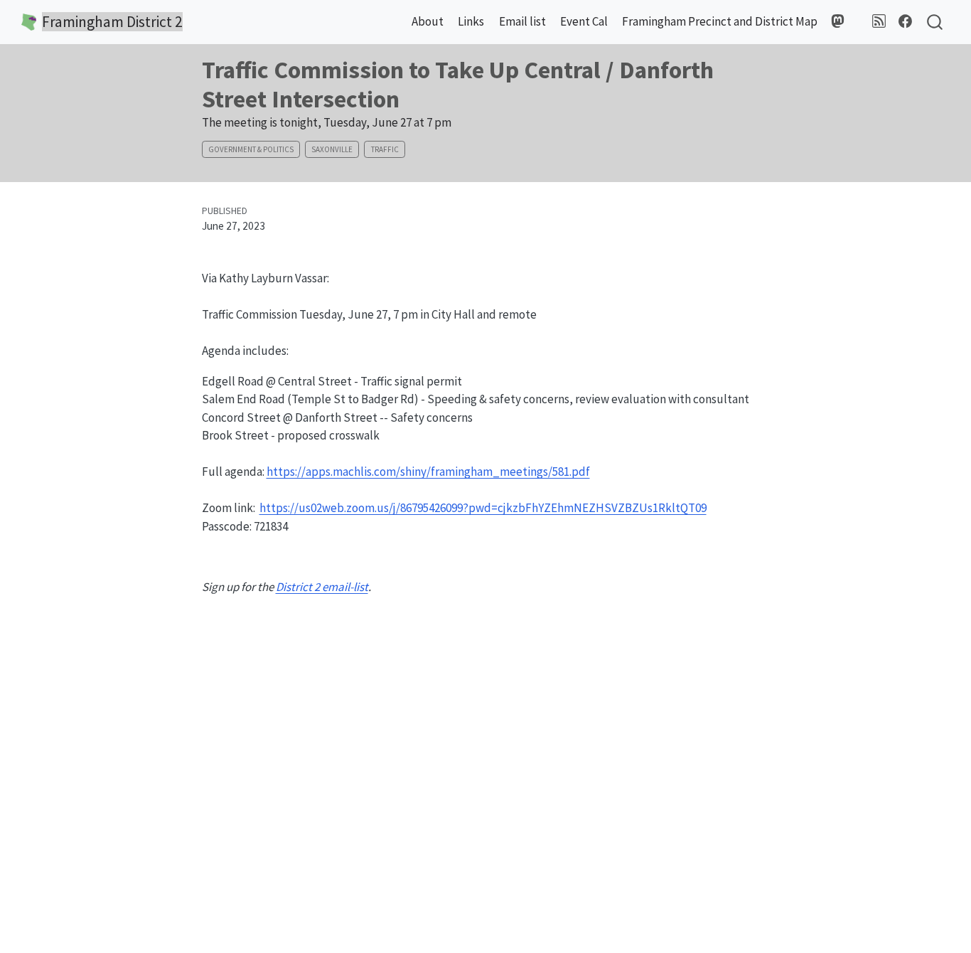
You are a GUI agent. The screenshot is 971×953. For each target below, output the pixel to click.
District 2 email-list (322, 587)
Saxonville (332, 149)
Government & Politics (251, 149)
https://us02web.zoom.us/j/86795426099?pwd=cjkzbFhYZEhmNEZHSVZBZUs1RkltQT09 (483, 508)
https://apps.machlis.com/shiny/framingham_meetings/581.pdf (428, 471)
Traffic (385, 149)
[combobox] (935, 22)
